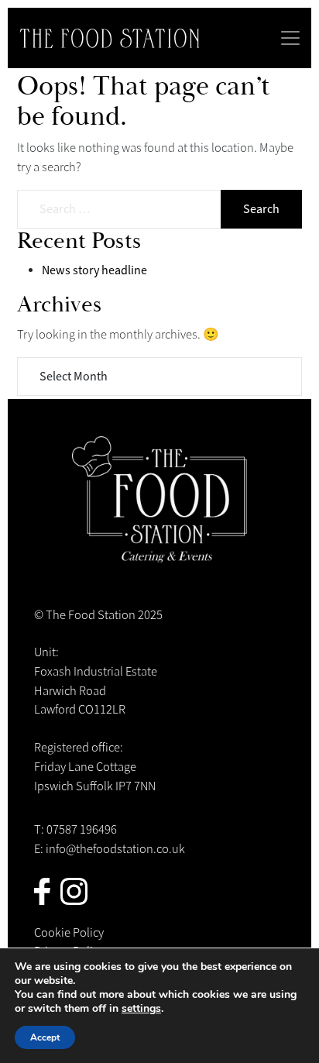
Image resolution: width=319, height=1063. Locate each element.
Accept (45, 1037)
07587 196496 (81, 830)
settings (141, 1009)
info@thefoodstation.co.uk (115, 849)
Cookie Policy (69, 933)
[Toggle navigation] (290, 38)
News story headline (94, 270)
